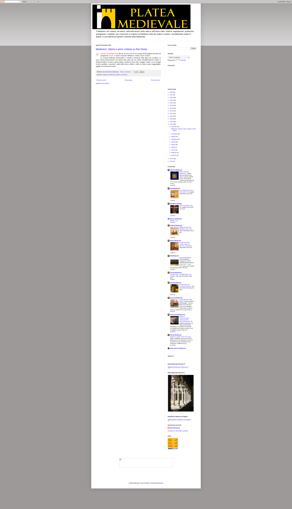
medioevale (111, 74)
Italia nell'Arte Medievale (178, 348)
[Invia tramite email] (135, 72)
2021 (171, 103)
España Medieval (175, 283)
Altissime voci (174, 220)
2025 (171, 92)
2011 (171, 161)
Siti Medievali (174, 256)
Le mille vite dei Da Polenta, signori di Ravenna (185, 244)
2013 (171, 124)
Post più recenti (101, 80)
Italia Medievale (175, 188)
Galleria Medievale (176, 225)
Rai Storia (133, 53)
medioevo (118, 74)
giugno (173, 144)
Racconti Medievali (176, 298)
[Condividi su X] (139, 72)
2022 (171, 100)
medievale (105, 74)
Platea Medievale (175, 240)
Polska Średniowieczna (177, 314)
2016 (171, 116)
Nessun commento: (125, 72)
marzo (173, 150)
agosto (173, 142)
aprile (173, 147)
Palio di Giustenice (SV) (186, 205)
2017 (171, 113)
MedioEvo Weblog (176, 203)
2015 (171, 119)
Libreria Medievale (176, 170)
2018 (171, 111)
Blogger (160, 483)
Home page (128, 80)
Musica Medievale (176, 219)
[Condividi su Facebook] (141, 72)
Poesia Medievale (175, 335)
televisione (124, 74)
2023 (171, 97)
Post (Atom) (105, 83)
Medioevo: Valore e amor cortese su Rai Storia (121, 49)
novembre (174, 134)
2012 (171, 158)
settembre (174, 139)
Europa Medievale (176, 272)
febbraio (174, 152)
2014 (171, 121)
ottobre (173, 136)
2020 (171, 105)
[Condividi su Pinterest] (143, 72)
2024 (171, 95)
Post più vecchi (155, 80)
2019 (171, 108)
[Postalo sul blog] (137, 72)
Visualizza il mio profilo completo (178, 431)
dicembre (174, 126)
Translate (183, 60)
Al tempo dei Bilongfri (185, 257)
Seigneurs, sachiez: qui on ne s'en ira (180, 336)
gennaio (174, 155)
